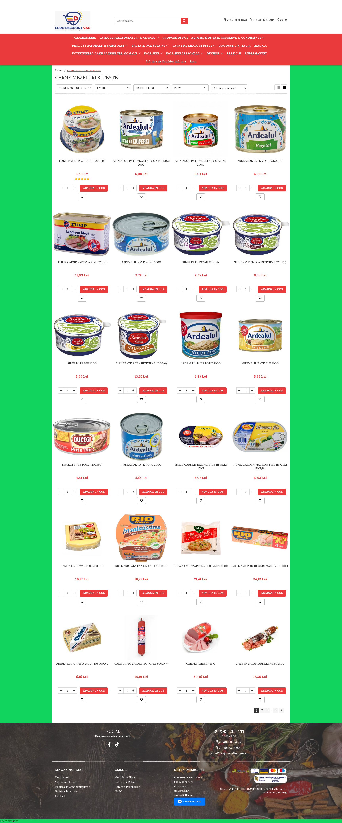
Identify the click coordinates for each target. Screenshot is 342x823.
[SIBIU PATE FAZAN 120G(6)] (201, 234)
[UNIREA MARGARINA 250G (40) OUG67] (82, 637)
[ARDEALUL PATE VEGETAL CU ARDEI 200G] (201, 129)
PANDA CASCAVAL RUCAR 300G (82, 566)
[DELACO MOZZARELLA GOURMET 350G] (201, 538)
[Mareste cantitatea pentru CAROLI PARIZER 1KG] (193, 690)
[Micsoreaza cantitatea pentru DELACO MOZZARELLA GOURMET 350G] (180, 593)
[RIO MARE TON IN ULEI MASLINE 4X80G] (260, 538)
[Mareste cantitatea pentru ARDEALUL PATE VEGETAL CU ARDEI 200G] (193, 188)
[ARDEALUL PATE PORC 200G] (141, 437)
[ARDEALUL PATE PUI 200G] (260, 335)
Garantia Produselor (127, 787)
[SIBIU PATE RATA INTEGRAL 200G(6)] (141, 335)
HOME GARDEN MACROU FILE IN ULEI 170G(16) (260, 466)
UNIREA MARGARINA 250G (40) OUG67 (82, 663)
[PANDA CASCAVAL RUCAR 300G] (82, 538)
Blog (193, 61)
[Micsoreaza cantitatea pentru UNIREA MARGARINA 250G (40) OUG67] (61, 690)
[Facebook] (109, 744)
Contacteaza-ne (192, 801)
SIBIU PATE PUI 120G (82, 363)
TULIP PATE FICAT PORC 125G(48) (82, 161)
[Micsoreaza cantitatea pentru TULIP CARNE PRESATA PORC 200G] (61, 289)
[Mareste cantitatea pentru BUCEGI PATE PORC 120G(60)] (74, 492)
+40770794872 (231, 742)
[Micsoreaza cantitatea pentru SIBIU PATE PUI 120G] (61, 390)
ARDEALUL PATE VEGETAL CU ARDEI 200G (201, 162)
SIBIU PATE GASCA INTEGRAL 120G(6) (260, 262)
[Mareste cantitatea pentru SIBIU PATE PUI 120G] (74, 390)
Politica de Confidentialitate (166, 61)
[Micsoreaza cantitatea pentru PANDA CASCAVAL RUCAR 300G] (61, 593)
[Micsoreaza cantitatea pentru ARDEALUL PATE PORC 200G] (121, 492)
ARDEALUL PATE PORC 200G (141, 464)
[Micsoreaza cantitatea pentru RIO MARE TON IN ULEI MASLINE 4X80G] (239, 593)
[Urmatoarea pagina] (281, 710)
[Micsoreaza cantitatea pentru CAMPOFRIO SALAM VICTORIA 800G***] (121, 690)
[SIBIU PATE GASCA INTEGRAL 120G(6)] (260, 234)
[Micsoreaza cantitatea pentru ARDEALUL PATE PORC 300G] (180, 390)
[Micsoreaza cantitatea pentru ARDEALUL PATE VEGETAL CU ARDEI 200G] (180, 188)
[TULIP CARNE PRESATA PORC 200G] (82, 234)
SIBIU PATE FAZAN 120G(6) (200, 262)
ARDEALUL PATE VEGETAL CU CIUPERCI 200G (141, 162)
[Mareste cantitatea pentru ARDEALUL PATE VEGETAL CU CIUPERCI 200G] (134, 188)
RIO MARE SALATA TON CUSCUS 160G (141, 566)
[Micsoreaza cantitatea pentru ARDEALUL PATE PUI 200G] (239, 390)
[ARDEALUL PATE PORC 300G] (201, 335)
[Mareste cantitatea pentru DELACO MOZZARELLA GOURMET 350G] (193, 593)
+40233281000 (231, 748)
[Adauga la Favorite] (82, 197)
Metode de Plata (125, 777)
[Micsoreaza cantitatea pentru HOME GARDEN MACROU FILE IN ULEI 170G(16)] (239, 492)
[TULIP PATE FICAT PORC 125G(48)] (82, 129)
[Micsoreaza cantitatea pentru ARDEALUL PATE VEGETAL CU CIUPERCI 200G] (121, 188)
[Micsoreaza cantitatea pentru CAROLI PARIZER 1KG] (180, 690)
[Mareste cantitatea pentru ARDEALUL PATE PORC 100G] (134, 289)
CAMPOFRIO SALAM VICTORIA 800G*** (141, 663)
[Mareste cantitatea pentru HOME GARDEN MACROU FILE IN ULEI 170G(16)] (252, 492)
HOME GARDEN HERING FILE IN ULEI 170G (201, 466)
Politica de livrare (66, 791)
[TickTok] (116, 744)
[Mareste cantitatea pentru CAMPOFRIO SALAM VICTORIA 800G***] (134, 690)
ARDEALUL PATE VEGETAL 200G (260, 161)
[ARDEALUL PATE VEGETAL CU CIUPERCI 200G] (141, 129)
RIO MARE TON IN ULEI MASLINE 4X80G (260, 566)
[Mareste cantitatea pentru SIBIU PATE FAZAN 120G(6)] (193, 289)
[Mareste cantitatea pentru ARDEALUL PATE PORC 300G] (193, 390)
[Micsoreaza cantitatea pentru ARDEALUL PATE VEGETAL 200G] (239, 188)
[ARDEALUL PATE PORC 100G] (141, 234)
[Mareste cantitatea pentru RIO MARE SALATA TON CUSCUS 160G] (134, 593)
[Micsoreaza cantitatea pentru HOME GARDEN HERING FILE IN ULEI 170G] (180, 492)
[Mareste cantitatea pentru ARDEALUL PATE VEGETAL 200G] (252, 188)
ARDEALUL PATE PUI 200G (260, 363)
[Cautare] (184, 21)
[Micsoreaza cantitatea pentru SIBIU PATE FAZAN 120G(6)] (180, 289)
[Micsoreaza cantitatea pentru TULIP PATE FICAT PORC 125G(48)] (61, 188)
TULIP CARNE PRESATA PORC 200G (82, 262)
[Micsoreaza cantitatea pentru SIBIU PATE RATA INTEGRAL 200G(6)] (121, 390)
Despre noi (62, 777)
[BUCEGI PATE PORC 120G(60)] (82, 437)
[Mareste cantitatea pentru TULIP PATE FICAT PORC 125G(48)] (74, 188)
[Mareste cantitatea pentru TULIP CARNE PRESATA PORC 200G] (74, 289)
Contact (60, 796)
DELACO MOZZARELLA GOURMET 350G (200, 566)
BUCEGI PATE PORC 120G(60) (82, 464)
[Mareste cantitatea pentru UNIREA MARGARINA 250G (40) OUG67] (74, 690)
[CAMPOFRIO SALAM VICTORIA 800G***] (141, 637)
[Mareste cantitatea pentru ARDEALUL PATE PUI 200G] (252, 390)
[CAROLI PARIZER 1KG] (201, 637)
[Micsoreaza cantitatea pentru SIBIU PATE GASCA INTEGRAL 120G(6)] (239, 289)
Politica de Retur (125, 782)
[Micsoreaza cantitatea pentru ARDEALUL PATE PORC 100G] (121, 289)
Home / (61, 70)
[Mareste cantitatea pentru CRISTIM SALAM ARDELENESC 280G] (252, 690)
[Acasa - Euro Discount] (80, 21)
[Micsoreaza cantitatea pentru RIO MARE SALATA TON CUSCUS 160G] (121, 593)
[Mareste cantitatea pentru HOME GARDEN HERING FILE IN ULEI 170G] (193, 492)
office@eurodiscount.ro (231, 753)
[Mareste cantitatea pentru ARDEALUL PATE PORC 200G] (134, 492)
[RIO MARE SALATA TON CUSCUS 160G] (141, 538)
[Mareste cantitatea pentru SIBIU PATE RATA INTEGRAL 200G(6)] (134, 390)
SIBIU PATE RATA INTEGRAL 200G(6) (141, 363)
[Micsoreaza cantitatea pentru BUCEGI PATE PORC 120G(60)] (61, 492)
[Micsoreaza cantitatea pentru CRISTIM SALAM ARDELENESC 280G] (239, 690)
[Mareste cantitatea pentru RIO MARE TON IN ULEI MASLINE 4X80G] (252, 593)
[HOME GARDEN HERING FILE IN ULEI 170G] (201, 436)
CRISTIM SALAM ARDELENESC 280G (260, 663)
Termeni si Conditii (67, 782)
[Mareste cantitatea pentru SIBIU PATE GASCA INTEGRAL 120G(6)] (252, 289)
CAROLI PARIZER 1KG (200, 663)
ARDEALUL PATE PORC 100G (141, 262)
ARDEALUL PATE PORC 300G (201, 363)
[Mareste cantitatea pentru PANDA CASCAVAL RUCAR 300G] (74, 593)
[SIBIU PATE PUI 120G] (82, 335)
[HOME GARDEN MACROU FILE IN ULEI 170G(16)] (260, 436)
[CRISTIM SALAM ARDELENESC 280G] (260, 637)
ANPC (118, 791)
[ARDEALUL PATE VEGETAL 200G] (260, 129)
